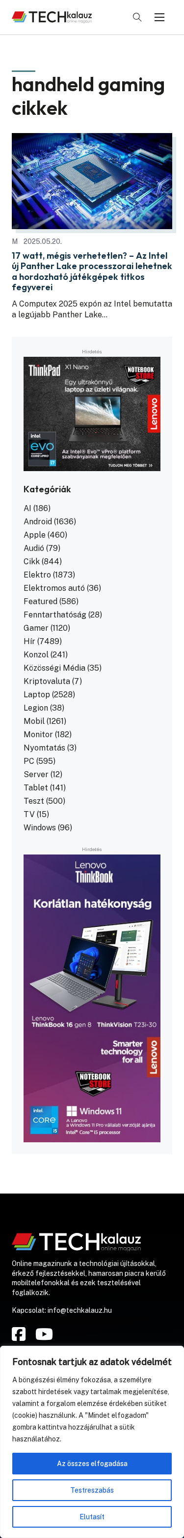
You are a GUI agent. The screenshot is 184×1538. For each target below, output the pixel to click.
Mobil (34, 721)
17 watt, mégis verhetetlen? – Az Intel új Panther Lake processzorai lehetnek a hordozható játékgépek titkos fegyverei (92, 271)
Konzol (36, 654)
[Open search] (137, 17)
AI (27, 508)
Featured (40, 601)
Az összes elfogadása (92, 1464)
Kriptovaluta (47, 681)
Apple (35, 535)
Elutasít (92, 1517)
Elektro (37, 575)
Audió (34, 548)
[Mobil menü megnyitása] (159, 17)
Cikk (32, 561)
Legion (36, 708)
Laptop (37, 694)
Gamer (36, 628)
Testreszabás (92, 1490)
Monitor (38, 734)
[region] (92, 1442)
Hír (29, 641)
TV (29, 814)
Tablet (36, 787)
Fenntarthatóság (55, 614)
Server (36, 774)
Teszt (34, 801)
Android (38, 521)
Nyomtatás (44, 747)
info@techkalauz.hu (80, 1310)
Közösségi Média (54, 668)
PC (29, 761)
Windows (40, 827)
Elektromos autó (54, 588)
